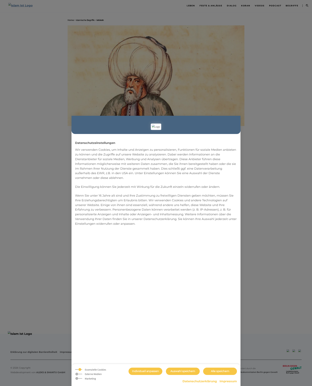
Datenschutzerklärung (199, 381)
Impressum (228, 381)
